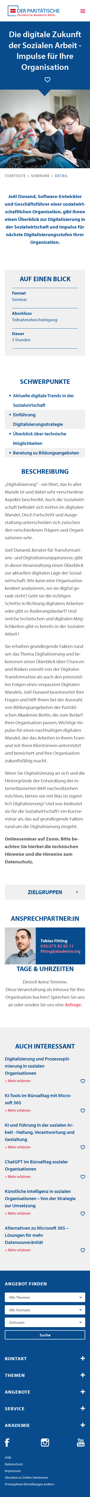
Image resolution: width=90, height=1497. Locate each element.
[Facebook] (9, 1442)
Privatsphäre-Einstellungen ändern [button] (29, 1484)
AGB (8, 1457)
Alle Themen (19, 1297)
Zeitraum (16, 1322)
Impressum (13, 1471)
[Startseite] (33, 10)
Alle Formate (19, 1309)
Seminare (40, 175)
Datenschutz (14, 1464)
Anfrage (73, 1005)
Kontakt (16, 1358)
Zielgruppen (45, 892)
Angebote (17, 1392)
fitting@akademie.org (60, 951)
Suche (45, 1334)
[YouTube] (81, 1442)
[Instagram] (45, 1442)
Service (15, 1408)
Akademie (17, 1425)
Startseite (15, 175)
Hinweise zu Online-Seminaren (26, 1477)
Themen (15, 1375)
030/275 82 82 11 (57, 946)
